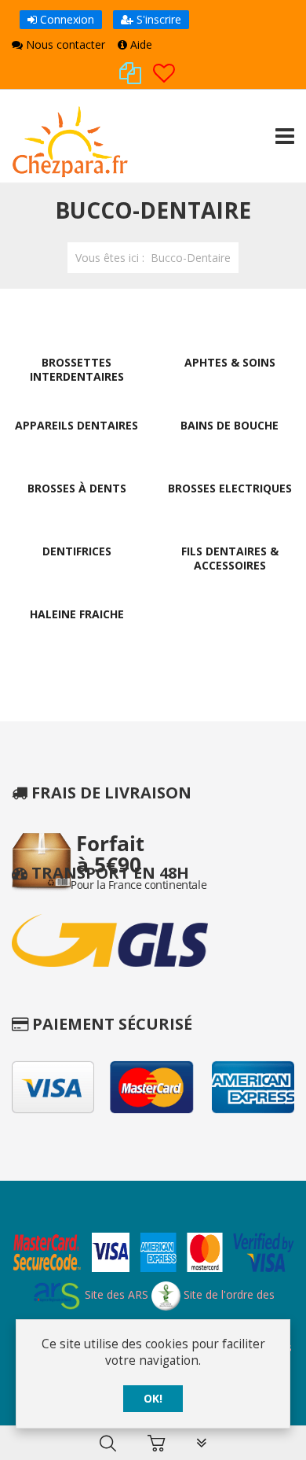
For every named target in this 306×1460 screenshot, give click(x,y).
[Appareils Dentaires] (77, 398)
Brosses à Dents (76, 488)
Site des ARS (115, 1294)
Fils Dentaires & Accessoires (230, 558)
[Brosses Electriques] (230, 461)
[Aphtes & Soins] (230, 335)
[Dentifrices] (77, 524)
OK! (153, 1398)
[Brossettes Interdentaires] (77, 335)
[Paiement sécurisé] (153, 1254)
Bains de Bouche (229, 425)
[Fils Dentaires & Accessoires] (230, 524)
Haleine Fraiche (77, 613)
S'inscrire (157, 19)
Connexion (65, 19)
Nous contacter (64, 44)
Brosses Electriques (230, 488)
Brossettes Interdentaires (77, 369)
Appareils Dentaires (76, 425)
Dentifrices (76, 551)
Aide (139, 44)
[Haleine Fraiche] (77, 587)
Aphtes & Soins (229, 362)
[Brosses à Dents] (77, 461)
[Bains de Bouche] (230, 398)
